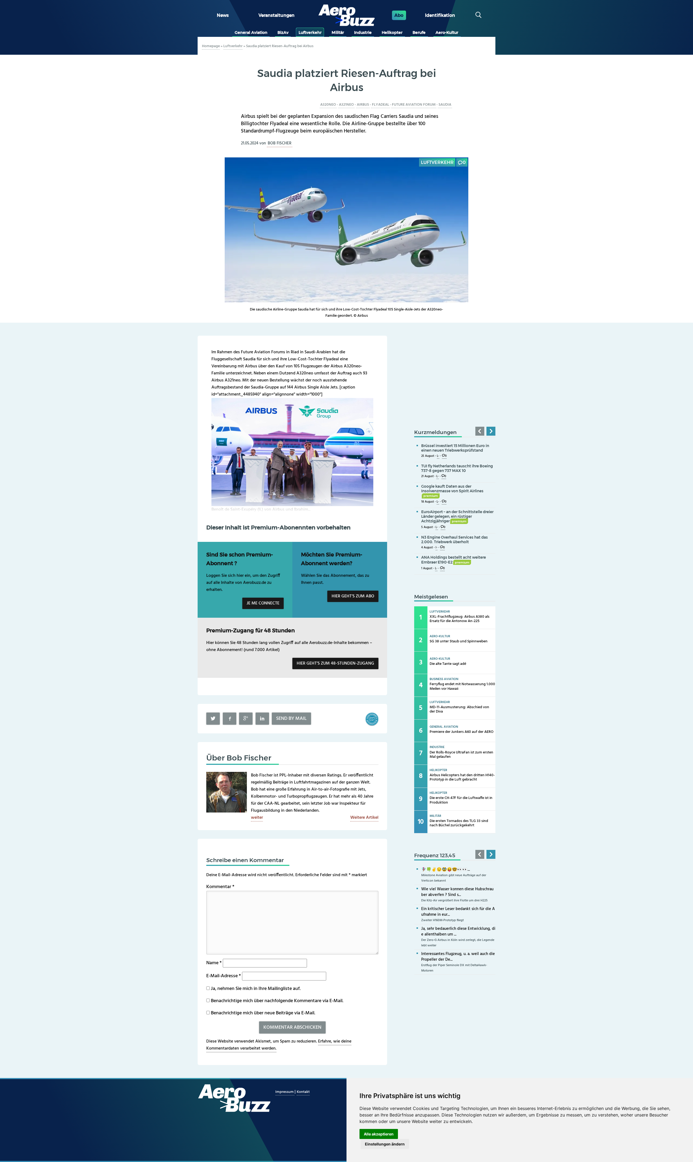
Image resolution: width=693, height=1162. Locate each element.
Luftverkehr (310, 32)
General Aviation (251, 32)
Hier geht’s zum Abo (353, 596)
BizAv (283, 32)
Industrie (363, 32)
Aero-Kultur (447, 32)
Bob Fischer (280, 143)
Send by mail (291, 719)
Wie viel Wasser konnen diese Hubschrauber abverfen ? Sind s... (457, 892)
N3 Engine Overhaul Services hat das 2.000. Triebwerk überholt (454, 539)
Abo (398, 15)
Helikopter (392, 32)
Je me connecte (263, 603)
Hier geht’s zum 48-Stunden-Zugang (335, 663)
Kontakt (303, 1092)
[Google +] (246, 719)
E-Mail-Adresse (223, 976)
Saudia (445, 105)
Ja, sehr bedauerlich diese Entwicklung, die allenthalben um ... (458, 931)
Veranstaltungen (277, 15)
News (223, 15)
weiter (257, 817)
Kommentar (220, 887)
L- (438, 456)
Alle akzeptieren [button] (379, 1134)
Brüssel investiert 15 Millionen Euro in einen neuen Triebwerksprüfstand (455, 448)
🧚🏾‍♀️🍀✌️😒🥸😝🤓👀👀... (445, 869)
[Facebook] (229, 719)
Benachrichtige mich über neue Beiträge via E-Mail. (263, 1013)
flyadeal (380, 105)
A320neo (328, 105)
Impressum (285, 1092)
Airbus (363, 105)
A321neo (346, 105)
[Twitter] (213, 719)
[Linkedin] (262, 719)
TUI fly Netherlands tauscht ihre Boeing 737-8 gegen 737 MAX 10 (457, 468)
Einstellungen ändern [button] (385, 1144)
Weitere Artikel (364, 817)
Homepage (211, 46)
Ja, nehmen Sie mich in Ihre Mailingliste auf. (255, 989)
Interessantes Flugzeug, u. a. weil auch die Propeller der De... (458, 957)
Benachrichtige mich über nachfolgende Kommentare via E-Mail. (277, 1001)
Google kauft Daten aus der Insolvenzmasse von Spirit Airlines (452, 491)
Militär (338, 32)
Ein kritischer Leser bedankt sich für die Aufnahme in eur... (458, 912)
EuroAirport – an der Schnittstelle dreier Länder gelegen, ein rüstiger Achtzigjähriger (457, 516)
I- (436, 547)
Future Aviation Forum (414, 105)
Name (214, 963)
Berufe (419, 32)
